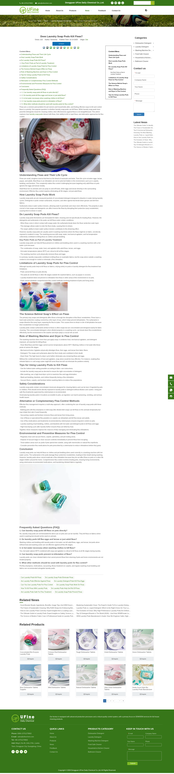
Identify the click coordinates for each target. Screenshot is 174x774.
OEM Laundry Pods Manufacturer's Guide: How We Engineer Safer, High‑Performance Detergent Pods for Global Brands (103, 616)
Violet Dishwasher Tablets (113, 652)
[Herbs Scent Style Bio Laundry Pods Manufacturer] (143, 675)
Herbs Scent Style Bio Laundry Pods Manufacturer (142, 688)
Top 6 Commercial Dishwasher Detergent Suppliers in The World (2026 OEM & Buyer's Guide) (144, 124)
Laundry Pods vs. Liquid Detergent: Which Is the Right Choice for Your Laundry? (103, 608)
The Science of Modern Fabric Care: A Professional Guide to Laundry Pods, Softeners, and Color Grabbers (47, 616)
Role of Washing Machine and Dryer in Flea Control (39, 72)
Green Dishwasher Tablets (141, 652)
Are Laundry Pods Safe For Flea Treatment (36, 592)
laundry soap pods (36, 114)
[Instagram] (25, 751)
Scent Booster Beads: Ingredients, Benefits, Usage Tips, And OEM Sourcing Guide (47, 605)
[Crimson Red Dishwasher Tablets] (58, 639)
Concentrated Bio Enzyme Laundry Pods (29, 653)
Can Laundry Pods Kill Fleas (31, 577)
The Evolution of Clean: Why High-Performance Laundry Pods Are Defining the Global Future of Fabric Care (103, 611)
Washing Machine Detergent (144, 50)
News (52, 744)
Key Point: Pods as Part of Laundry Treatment (38, 63)
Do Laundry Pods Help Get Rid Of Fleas (65, 588)
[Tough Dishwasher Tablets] (86, 639)
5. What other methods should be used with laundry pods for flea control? (48, 104)
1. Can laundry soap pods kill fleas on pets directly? (40, 92)
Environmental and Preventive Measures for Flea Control (41, 83)
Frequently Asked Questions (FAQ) (33, 89)
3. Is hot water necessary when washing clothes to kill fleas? (43, 98)
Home (52, 733)
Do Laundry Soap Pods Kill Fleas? (33, 60)
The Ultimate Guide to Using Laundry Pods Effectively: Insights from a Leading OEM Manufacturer (144, 146)
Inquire (31, 659)
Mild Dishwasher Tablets (57, 687)
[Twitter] (119, 3)
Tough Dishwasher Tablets (85, 652)
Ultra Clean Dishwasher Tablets (112, 688)
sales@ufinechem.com (44, 3)
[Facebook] (112, 3)
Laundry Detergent (142, 47)
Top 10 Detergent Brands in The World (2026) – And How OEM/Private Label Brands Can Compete (103, 613)
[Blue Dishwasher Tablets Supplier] (30, 675)
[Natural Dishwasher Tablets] (86, 675)
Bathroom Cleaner (141, 61)
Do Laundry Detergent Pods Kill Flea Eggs (69, 581)
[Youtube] (122, 3)
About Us (53, 737)
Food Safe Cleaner (142, 54)
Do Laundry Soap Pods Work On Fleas (70, 585)
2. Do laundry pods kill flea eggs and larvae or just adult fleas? (44, 95)
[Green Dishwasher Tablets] (143, 639)
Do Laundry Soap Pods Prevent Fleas (68, 592)
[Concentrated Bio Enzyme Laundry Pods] (30, 639)
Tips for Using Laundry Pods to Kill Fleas (35, 75)
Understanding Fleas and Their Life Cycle (36, 54)
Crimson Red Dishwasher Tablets (57, 653)
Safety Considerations (29, 78)
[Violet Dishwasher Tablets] (114, 639)
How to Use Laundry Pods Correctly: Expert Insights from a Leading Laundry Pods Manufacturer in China (47, 611)
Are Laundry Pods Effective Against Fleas (35, 581)
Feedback (53, 748)
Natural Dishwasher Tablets (86, 687)
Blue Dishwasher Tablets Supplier (29, 688)
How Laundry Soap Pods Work (32, 57)
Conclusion (25, 86)
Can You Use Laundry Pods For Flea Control (37, 585)
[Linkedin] (115, 3)
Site (86, 39)
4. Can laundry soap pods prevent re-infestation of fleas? (42, 101)
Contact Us (54, 752)
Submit (139, 114)
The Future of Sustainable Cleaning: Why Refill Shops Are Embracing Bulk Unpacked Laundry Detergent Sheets (47, 608)
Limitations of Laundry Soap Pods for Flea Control (38, 66)
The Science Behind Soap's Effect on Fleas (36, 69)
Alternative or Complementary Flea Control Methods (39, 81)
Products (53, 741)
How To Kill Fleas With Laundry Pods (34, 588)
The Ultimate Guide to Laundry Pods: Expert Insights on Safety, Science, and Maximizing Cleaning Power (47, 613)
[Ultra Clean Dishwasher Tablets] (114, 675)
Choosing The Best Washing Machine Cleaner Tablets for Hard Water (144, 127)
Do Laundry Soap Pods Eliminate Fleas (59, 577)
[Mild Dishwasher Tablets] (58, 675)
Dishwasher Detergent (143, 43)
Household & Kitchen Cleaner (144, 57)
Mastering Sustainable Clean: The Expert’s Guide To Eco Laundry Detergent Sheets (103, 605)
